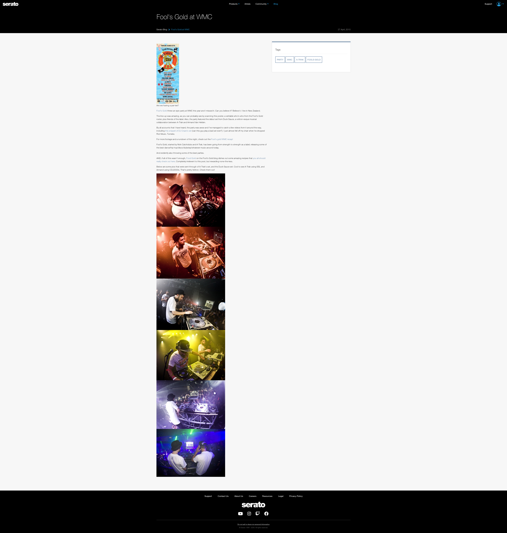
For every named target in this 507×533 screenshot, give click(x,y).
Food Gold (191, 158)
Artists (247, 4)
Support (488, 4)
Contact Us (223, 496)
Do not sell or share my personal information (254, 524)
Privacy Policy (296, 496)
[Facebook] (266, 514)
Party (280, 59)
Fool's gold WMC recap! (222, 139)
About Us (238, 496)
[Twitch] (257, 514)
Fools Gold (314, 59)
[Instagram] (249, 514)
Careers (252, 496)
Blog (276, 4)
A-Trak (300, 59)
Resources (267, 496)
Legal (280, 496)
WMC (289, 59)
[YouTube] (240, 514)
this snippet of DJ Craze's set (178, 131)
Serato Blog (161, 29)
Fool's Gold (161, 110)
